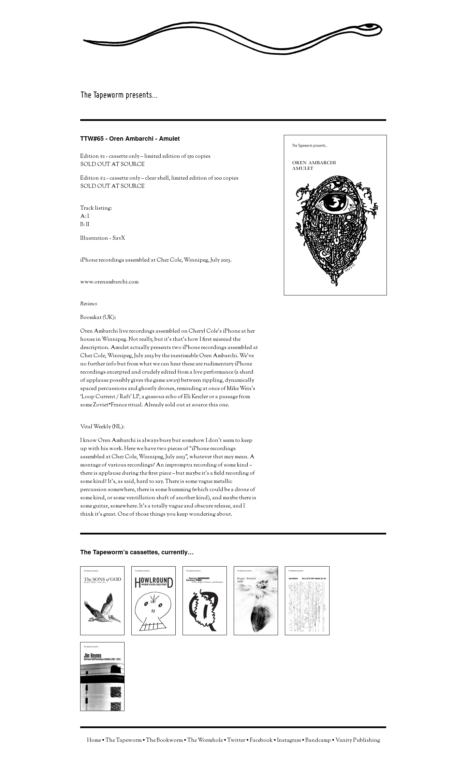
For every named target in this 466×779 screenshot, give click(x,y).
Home (94, 741)
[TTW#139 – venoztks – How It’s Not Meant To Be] (310, 641)
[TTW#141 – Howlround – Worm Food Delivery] (157, 641)
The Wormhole (205, 741)
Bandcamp (318, 741)
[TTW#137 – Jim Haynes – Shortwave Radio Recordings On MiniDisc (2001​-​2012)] (105, 717)
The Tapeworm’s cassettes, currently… (137, 551)
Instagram (289, 741)
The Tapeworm (123, 741)
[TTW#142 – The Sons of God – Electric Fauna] (105, 641)
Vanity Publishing (357, 741)
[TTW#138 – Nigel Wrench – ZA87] (259, 641)
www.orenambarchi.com (109, 282)
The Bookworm (164, 741)
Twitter (236, 741)
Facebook (261, 741)
